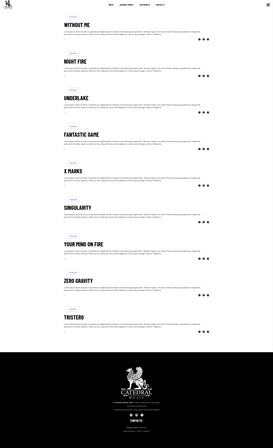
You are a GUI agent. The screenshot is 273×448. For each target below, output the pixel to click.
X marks (73, 170)
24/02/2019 (73, 90)
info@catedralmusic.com (136, 428)
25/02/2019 (73, 53)
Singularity (77, 207)
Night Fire (75, 61)
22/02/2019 (73, 163)
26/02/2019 (73, 17)
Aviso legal (137, 410)
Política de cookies (151, 410)
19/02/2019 (73, 309)
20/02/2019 (73, 199)
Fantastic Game (81, 134)
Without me (77, 24)
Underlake (76, 97)
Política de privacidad (123, 410)
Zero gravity (78, 280)
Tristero (74, 317)
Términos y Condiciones (137, 406)
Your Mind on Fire (83, 244)
